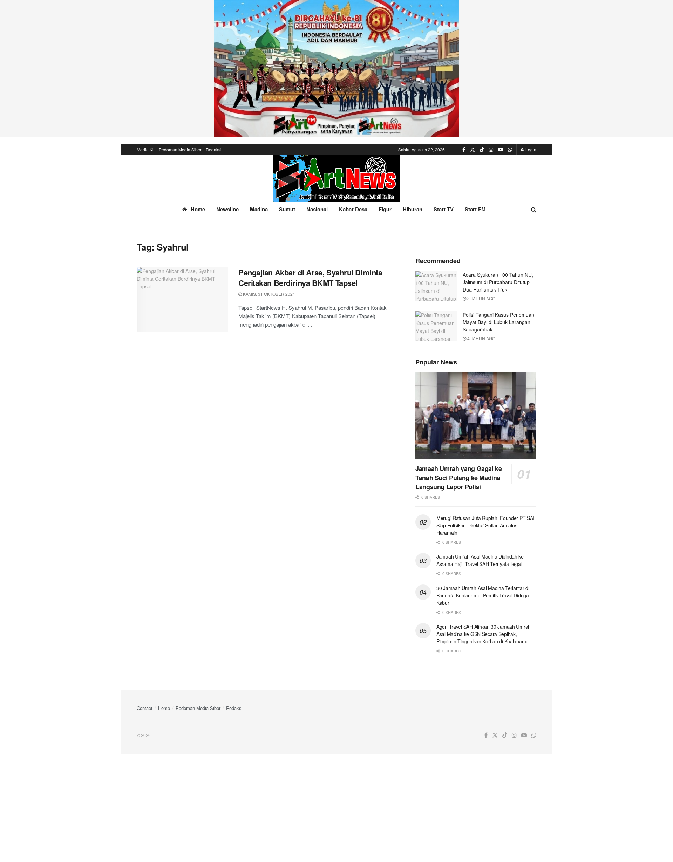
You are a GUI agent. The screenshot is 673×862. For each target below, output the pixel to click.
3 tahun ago (480, 298)
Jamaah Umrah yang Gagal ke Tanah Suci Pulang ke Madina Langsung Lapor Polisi (458, 477)
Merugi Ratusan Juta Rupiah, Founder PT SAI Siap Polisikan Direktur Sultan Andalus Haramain (485, 525)
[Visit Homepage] (336, 178)
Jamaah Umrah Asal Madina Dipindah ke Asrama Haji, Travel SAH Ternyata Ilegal (480, 560)
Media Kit (146, 149)
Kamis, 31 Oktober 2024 (268, 294)
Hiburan (412, 209)
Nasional (317, 209)
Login (530, 149)
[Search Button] (533, 209)
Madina (259, 209)
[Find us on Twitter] (472, 149)
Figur (385, 209)
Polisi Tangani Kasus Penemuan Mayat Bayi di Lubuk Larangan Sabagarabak (498, 322)
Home (198, 209)
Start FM (475, 209)
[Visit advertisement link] (336, 68)
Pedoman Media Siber (180, 149)
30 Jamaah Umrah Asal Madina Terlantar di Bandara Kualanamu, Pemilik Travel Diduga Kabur (482, 595)
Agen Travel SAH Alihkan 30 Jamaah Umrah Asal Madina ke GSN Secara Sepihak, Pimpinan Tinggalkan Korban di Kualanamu (483, 634)
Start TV (444, 209)
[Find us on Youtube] (500, 149)
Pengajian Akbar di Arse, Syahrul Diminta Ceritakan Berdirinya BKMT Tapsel (310, 278)
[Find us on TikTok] (482, 149)
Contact (144, 708)
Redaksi (214, 149)
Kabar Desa (353, 209)
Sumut (287, 209)
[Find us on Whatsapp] (510, 149)
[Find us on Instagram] (491, 149)
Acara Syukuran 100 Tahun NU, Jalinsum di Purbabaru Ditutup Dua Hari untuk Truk (498, 282)
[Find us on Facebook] (463, 149)
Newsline (227, 209)
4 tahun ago (480, 338)
